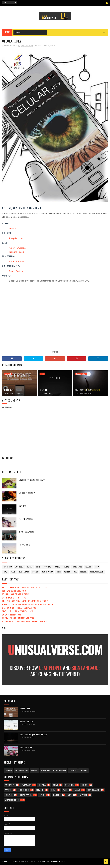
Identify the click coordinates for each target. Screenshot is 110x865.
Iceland (88, 567)
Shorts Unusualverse (12, 861)
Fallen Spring (26, 519)
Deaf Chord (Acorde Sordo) (34, 734)
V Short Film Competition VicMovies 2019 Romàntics (27, 604)
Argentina (8, 567)
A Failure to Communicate (32, 480)
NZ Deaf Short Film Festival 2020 (18, 617)
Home (7, 32)
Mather (44, 390)
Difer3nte (9, 390)
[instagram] (107, 3)
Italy (5, 572)
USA (75, 572)
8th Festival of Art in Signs (15, 594)
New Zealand (24, 572)
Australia (19, 567)
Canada (29, 567)
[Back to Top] (106, 861)
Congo (57, 567)
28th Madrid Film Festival (15, 597)
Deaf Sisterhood (83, 390)
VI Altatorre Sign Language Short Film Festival (25, 587)
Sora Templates (43, 861)
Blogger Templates (58, 861)
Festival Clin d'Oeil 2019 (14, 590)
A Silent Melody (27, 493)
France (66, 567)
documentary (81, 374)
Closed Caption (27, 532)
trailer (52, 45)
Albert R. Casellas (17, 248)
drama (34, 771)
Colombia (47, 567)
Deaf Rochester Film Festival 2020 (19, 607)
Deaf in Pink (26, 747)
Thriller (12, 228)
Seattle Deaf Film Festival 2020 (17, 611)
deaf (42, 374)
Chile (38, 567)
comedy (8, 374)
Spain (40, 45)
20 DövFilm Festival (11, 614)
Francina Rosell (16, 252)
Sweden (67, 572)
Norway (36, 572)
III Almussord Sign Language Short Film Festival (26, 600)
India (97, 567)
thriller (46, 45)
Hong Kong (77, 567)
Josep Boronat (16, 238)
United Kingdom (97, 572)
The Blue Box (26, 721)
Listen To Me (25, 545)
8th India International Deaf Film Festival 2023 (25, 621)
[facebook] (103, 3)
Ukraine (83, 572)
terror (73, 771)
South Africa (47, 572)
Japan (13, 572)
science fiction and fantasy (53, 771)
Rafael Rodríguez (17, 271)
